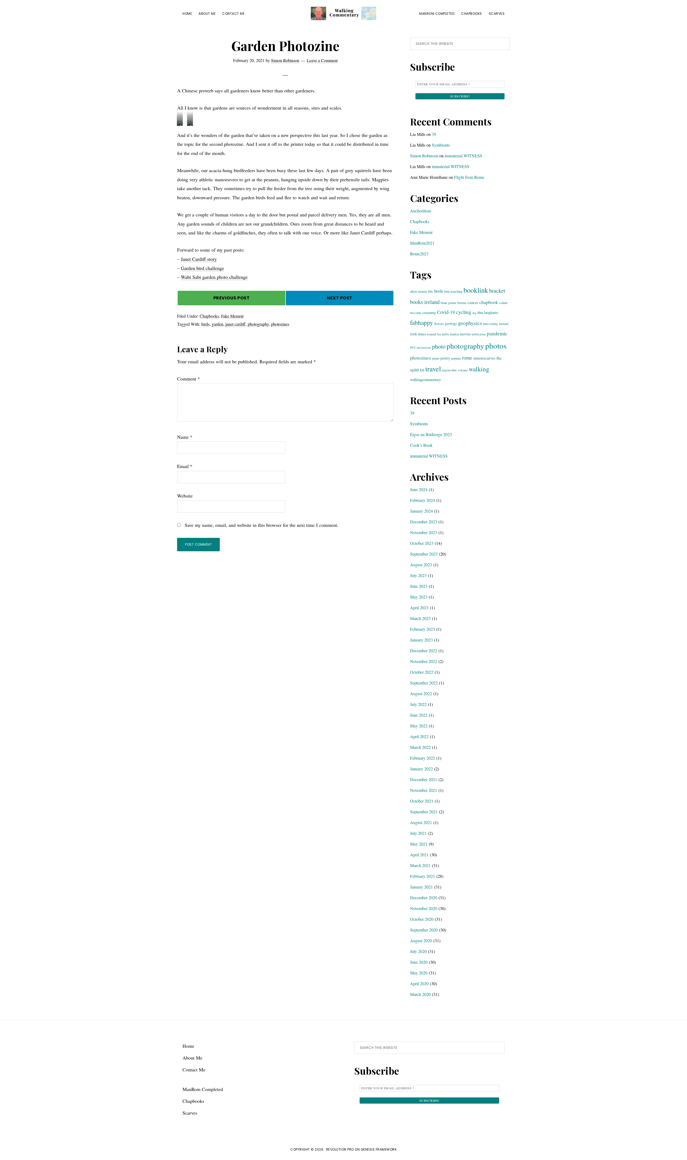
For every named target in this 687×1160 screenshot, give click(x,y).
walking (479, 369)
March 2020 (420, 994)
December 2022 (423, 650)
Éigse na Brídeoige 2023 (431, 434)
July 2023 (418, 575)
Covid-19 (446, 312)
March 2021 (420, 865)
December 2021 (423, 779)
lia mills (443, 334)
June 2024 (418, 489)
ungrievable (449, 370)
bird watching (453, 291)
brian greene (448, 302)
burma (461, 302)
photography (258, 324)
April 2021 (419, 854)
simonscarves (484, 358)
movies (465, 333)
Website (185, 495)
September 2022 (424, 683)
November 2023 (423, 532)
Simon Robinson (424, 155)
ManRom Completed (202, 1089)
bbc (430, 291)
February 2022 (422, 758)
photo (438, 346)
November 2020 (423, 908)
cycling (463, 312)
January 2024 (421, 511)
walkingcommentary (425, 379)
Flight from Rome (469, 177)
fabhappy (421, 322)
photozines (280, 324)
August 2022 (421, 693)
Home (188, 1046)
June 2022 (418, 715)
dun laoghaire (487, 312)
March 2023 (420, 618)
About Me (192, 1057)
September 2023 (424, 554)
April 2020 (419, 983)
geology (451, 323)
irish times (418, 333)
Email (184, 466)
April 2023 (419, 607)
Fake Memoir (232, 316)
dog (474, 313)
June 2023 (418, 586)
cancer (472, 302)
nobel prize (479, 334)
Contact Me (193, 1069)
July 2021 (418, 833)
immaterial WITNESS (463, 155)
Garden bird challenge (202, 268)
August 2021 (421, 822)
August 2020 (421, 940)
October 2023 (421, 543)
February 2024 (422, 500)
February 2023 (422, 629)
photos (495, 345)
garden (217, 324)
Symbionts (441, 145)
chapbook (488, 302)
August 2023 (421, 564)
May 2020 (418, 973)
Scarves (189, 1113)
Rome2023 (419, 253)
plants (435, 358)
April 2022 (419, 736)
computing (429, 312)
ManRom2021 (422, 243)
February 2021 (422, 876)
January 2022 (421, 768)
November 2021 (423, 790)
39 (434, 134)
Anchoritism (420, 210)
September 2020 (424, 930)
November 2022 (423, 661)
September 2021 (424, 811)
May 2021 (418, 844)
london (454, 334)
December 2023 (423, 521)
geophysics (470, 323)
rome (467, 357)
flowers (439, 323)
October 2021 (421, 801)
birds (205, 324)
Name (184, 437)
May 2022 (418, 725)
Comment (188, 378)
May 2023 (418, 597)
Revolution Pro (340, 1149)
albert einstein (418, 291)
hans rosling (490, 324)
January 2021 (421, 887)
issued (431, 334)
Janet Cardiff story (199, 259)
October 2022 (421, 672)
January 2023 (421, 640)
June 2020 (418, 962)
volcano (463, 370)
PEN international (420, 347)
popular (456, 358)
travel (433, 368)
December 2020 (423, 897)
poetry (445, 358)
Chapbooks (209, 316)
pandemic (497, 333)
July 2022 (418, 704)
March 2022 (420, 747)
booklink (475, 290)
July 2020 (418, 951)
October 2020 (421, 919)
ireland (503, 323)
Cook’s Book (421, 445)
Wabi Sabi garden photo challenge (214, 277)
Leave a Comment (322, 60)
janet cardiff (235, 324)
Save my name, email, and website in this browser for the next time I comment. (261, 525)
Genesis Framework (379, 1149)
